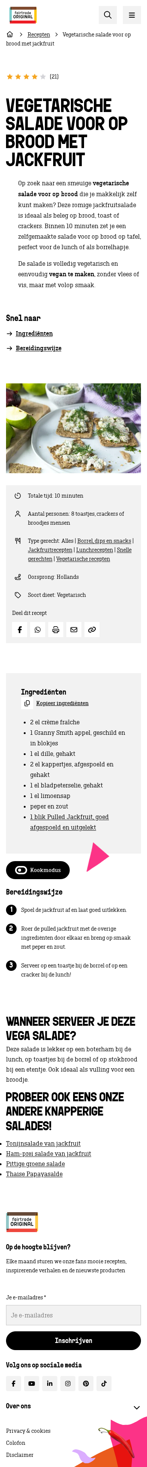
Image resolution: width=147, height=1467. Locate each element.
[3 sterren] (26, 76)
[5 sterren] (43, 76)
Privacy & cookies (28, 1431)
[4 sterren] (34, 76)
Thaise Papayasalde (34, 1174)
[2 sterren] (18, 76)
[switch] (38, 870)
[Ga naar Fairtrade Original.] (10, 34)
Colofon (15, 1443)
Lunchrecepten (94, 550)
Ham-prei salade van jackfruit (48, 1153)
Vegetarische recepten (83, 559)
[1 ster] (10, 76)
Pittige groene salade (35, 1163)
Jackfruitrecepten (50, 550)
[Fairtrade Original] (22, 1222)
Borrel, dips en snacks (104, 540)
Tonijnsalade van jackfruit (43, 1143)
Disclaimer (20, 1455)
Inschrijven (73, 1341)
